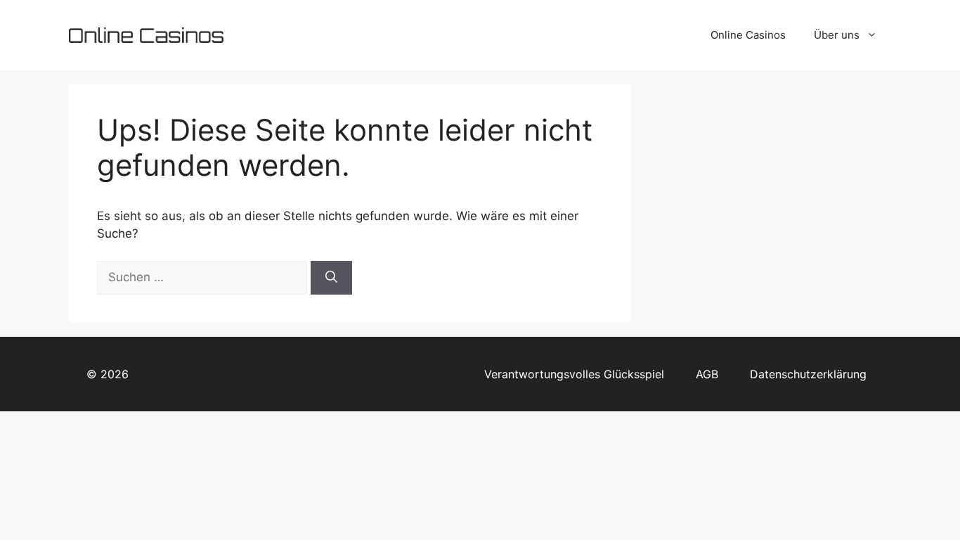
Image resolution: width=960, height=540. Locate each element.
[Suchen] (331, 278)
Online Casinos (748, 34)
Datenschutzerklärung (808, 374)
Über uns (837, 34)
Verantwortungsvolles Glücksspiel (574, 374)
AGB (707, 374)
